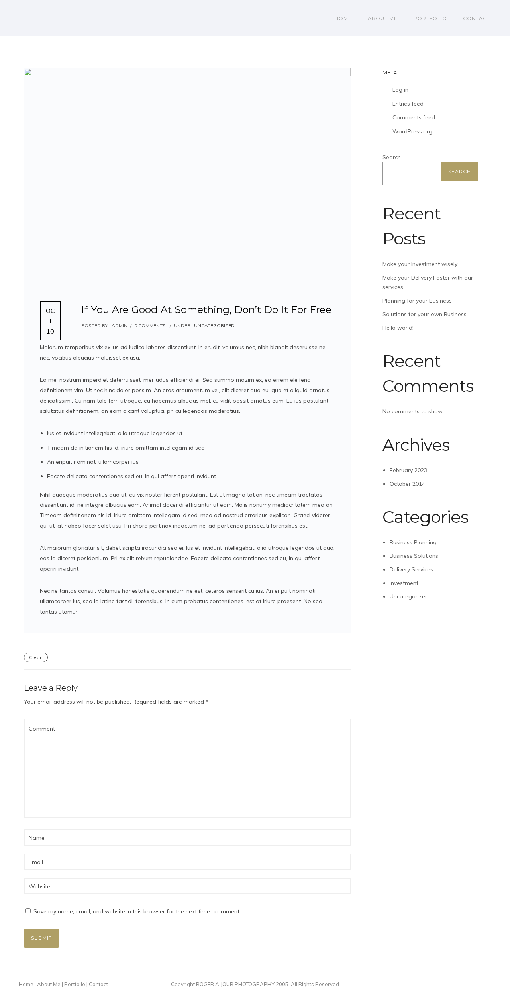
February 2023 (408, 470)
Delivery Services (411, 569)
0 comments (150, 325)
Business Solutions (414, 555)
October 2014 (407, 483)
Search (391, 157)
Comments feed (413, 117)
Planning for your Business (417, 300)
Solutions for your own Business (424, 314)
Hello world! (398, 327)
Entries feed (408, 103)
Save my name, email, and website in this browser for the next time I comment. (137, 911)
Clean (36, 657)
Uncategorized (214, 325)
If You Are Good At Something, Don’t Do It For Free (206, 309)
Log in (400, 89)
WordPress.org (412, 131)
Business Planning (413, 542)
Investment (404, 582)
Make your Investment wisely (419, 264)
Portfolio (430, 18)
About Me (383, 18)
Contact (476, 18)
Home (343, 18)
